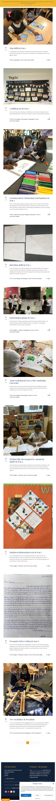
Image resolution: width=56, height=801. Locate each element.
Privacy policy (29, 4)
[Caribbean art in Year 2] (28, 86)
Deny (37, 795)
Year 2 (37, 119)
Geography (16, 60)
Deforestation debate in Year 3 (22, 317)
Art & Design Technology (20, 119)
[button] (53, 783)
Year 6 (30, 655)
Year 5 (25, 566)
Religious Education (30, 214)
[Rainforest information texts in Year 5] (28, 516)
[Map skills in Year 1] (28, 26)
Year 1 (22, 60)
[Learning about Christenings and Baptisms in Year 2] (28, 161)
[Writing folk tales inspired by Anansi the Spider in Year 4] (28, 430)
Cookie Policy (37, 798)
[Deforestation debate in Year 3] (28, 300)
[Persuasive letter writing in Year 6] (28, 606)
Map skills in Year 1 (18, 48)
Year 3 (30, 278)
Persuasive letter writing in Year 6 (24, 641)
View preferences (49, 795)
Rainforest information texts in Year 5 (26, 552)
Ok (24, 4)
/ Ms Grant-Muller (29, 60)
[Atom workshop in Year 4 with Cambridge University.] (28, 358)
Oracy (32, 330)
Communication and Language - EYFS (23, 733)
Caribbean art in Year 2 (19, 108)
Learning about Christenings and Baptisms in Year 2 (29, 199)
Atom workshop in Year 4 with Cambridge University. (28, 381)
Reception (38, 733)
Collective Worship (18, 214)
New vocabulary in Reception (22, 719)
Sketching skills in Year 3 (20, 265)
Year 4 (35, 395)
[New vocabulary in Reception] (28, 689)
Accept (26, 795)
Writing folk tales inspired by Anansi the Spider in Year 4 (27, 460)
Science (30, 395)
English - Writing (17, 330)
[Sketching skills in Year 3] (28, 243)
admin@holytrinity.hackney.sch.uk (17, 782)
